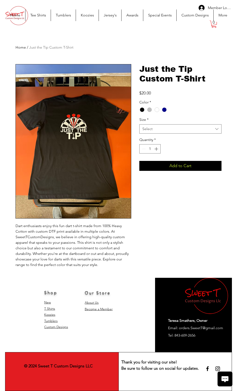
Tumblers (51, 321)
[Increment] (156, 148)
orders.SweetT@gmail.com (201, 328)
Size (144, 119)
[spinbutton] (150, 148)
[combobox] (180, 129)
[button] (214, 24)
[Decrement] (143, 148)
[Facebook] (207, 369)
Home (21, 47)
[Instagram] (218, 369)
